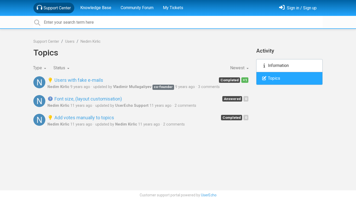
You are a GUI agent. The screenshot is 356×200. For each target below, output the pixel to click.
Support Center (57, 7)
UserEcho (209, 195)
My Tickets (173, 7)
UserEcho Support (132, 105)
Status (59, 67)
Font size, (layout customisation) (87, 99)
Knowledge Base (95, 7)
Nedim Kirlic (91, 41)
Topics (273, 78)
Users (70, 41)
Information (278, 65)
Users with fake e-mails (78, 80)
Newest (237, 67)
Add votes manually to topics (83, 117)
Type (38, 67)
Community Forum (137, 7)
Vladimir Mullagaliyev (132, 87)
